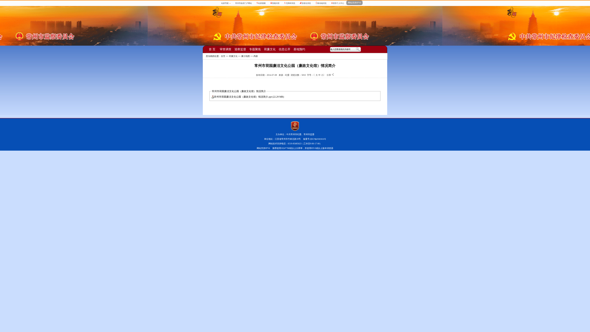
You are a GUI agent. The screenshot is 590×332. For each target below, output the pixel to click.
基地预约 (299, 49)
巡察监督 (240, 49)
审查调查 (225, 49)
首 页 (212, 49)
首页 (223, 56)
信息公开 (284, 49)
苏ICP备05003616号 (318, 139)
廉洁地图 (245, 56)
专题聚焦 (255, 49)
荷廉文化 (270, 49)
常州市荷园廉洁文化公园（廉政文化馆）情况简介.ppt (243, 96)
